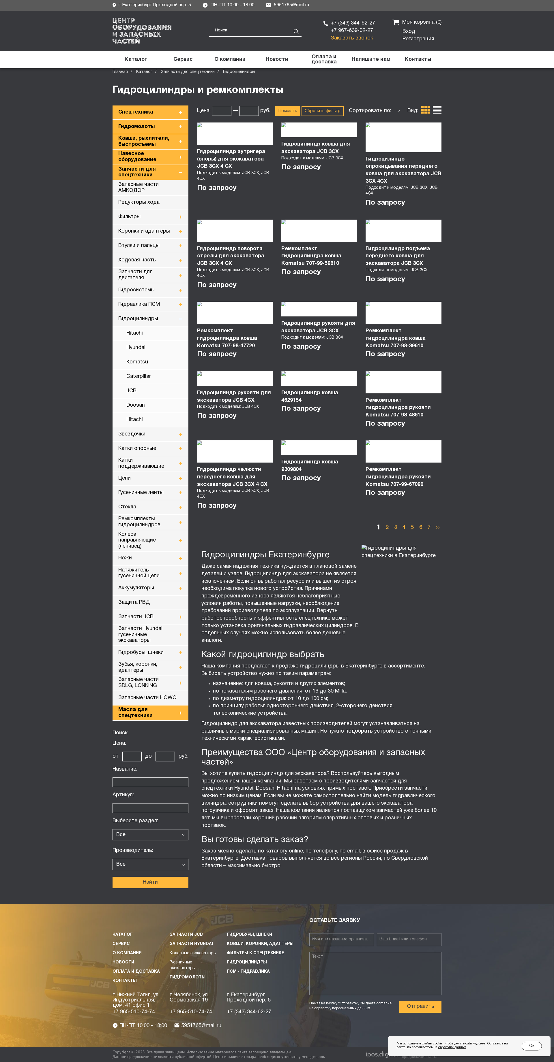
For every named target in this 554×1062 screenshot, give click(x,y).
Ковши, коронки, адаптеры (260, 944)
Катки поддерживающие (141, 463)
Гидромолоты (136, 126)
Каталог (144, 72)
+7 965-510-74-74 (134, 1012)
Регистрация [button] (418, 39)
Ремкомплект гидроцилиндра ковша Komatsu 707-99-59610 (311, 256)
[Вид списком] (437, 111)
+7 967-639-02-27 (352, 30)
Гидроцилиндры (138, 318)
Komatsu (137, 362)
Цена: (119, 743)
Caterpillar (138, 376)
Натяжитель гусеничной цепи (139, 573)
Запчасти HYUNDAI (191, 944)
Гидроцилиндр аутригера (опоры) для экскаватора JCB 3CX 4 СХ (231, 159)
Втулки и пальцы (139, 245)
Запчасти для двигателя (135, 274)
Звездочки (131, 434)
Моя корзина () (421, 22)
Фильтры (129, 216)
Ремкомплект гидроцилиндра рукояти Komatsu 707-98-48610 (398, 408)
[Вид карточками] (425, 111)
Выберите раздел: (135, 820)
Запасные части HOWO (147, 697)
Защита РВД (134, 602)
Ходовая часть (137, 260)
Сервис (121, 944)
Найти (150, 882)
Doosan (135, 405)
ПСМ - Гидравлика (248, 972)
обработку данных (452, 1047)
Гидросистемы (136, 290)
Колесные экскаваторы (193, 953)
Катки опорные (137, 448)
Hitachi (134, 333)
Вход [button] (409, 31)
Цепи (124, 478)
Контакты (125, 981)
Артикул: (123, 795)
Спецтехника (135, 112)
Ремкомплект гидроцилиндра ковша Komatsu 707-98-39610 (396, 338)
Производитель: (133, 850)
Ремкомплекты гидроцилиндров (139, 521)
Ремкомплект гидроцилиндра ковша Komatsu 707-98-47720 (227, 338)
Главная (120, 72)
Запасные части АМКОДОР (138, 187)
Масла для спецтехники (135, 712)
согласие (384, 1003)
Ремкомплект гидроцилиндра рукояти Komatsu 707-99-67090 (398, 477)
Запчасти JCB (136, 616)
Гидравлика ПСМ (139, 304)
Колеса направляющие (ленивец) (137, 540)
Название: (125, 769)
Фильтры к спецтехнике (255, 953)
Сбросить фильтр (322, 111)
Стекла (127, 507)
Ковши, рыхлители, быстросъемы (143, 141)
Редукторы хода (139, 202)
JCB (131, 390)
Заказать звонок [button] (352, 38)
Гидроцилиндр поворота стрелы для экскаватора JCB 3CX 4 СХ (230, 256)
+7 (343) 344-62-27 (353, 23)
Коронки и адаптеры (144, 231)
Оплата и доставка (136, 972)
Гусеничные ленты (141, 492)
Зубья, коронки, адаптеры (137, 667)
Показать (287, 111)
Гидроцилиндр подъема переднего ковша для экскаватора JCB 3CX (398, 256)
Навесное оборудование (137, 156)
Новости (123, 962)
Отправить (420, 1006)
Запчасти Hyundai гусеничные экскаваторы (140, 634)
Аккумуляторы (136, 588)
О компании (127, 953)
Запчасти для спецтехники (188, 72)
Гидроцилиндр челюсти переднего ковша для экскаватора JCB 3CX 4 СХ (232, 477)
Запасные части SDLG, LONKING (138, 682)
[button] (370, 59)
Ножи (125, 558)
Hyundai (135, 347)
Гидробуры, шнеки (141, 652)
